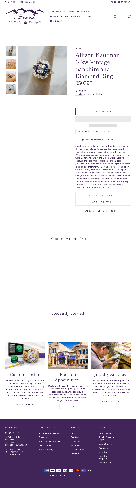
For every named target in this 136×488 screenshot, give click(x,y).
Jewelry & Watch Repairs (106, 438)
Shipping (79, 94)
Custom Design (25, 404)
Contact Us (75, 441)
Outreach (75, 453)
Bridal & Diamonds (78, 11)
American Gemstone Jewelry (64, 16)
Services (88, 16)
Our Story (75, 437)
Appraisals (103, 448)
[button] (103, 119)
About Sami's (56, 21)
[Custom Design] (25, 355)
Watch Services (105, 444)
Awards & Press (77, 449)
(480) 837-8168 (12, 433)
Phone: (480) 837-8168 (27, 2)
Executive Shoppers (103, 457)
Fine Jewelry (56, 11)
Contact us (10, 2)
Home (78, 48)
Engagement (44, 437)
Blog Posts (75, 445)
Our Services (110, 401)
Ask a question (103, 202)
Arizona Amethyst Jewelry (50, 441)
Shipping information (103, 195)
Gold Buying (104, 452)
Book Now (68, 406)
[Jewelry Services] (111, 355)
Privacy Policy (105, 462)
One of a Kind (45, 445)
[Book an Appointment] (68, 355)
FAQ (73, 433)
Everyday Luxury (46, 449)
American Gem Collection (50, 433)
